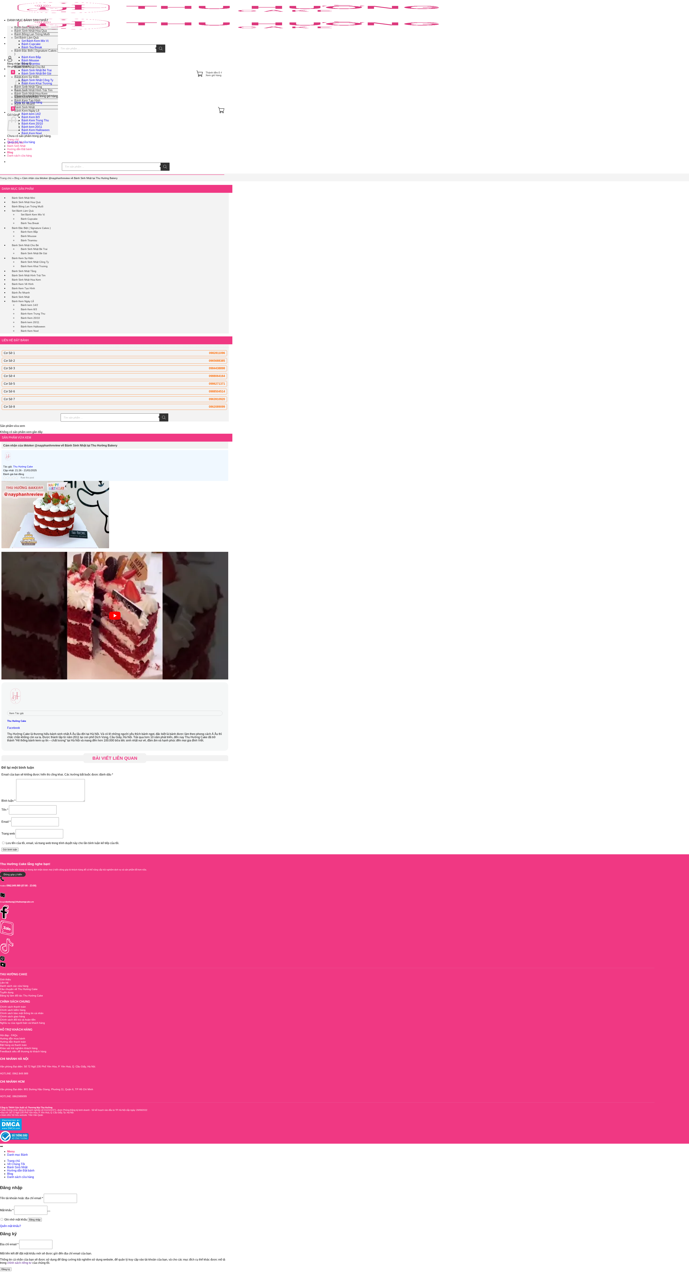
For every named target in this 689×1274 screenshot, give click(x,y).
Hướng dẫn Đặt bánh (19, 149)
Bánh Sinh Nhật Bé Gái (34, 253)
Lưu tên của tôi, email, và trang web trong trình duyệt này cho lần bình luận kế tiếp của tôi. (62, 843)
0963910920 (217, 399)
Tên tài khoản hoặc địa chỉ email (21, 1198)
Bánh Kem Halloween (36, 130)
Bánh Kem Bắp (31, 57)
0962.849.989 (13, 885)
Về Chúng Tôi (15, 142)
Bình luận (8, 800)
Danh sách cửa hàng (19, 155)
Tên (4, 809)
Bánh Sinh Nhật (16, 145)
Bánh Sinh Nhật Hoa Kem (30, 93)
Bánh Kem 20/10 (32, 123)
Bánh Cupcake (31, 44)
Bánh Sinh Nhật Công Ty (37, 80)
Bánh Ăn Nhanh (24, 103)
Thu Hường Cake (22, 466)
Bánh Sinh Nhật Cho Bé (25, 245)
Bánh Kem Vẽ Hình (26, 97)
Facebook (13, 727)
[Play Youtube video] (114, 615)
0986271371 (217, 383)
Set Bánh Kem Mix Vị (35, 40)
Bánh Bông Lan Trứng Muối (32, 34)
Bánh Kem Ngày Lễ (23, 301)
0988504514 (217, 391)
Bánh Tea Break (32, 47)
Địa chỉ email (9, 1244)
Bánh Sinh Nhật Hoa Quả (30, 30)
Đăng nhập (34, 1219)
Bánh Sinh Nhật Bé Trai (37, 70)
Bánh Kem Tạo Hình (27, 100)
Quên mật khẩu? (10, 1226)
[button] (115, 63)
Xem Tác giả (16, 713)
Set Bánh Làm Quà (26, 37)
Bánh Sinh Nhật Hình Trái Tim (33, 90)
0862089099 (217, 406)
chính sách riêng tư (19, 1262)
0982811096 (217, 353)
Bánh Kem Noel (32, 133)
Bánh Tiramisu (29, 240)
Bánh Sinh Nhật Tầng (28, 86)
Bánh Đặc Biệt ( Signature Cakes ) (31, 228)
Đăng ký (5, 1269)
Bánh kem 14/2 (31, 113)
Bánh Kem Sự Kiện (22, 258)
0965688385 (217, 360)
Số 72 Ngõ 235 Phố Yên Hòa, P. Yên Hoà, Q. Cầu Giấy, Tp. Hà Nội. (41, 1112)
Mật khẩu (6, 1210)
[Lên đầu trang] (1, 1146)
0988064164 (217, 376)
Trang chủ (13, 139)
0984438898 (217, 368)
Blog (10, 152)
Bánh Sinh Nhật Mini (27, 27)
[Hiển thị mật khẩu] (48, 1211)
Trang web (8, 833)
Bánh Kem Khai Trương (37, 83)
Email (6, 821)
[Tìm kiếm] (160, 49)
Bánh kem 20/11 (32, 126)
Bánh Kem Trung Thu (35, 120)
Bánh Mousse (30, 60)
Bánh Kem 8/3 (31, 117)
